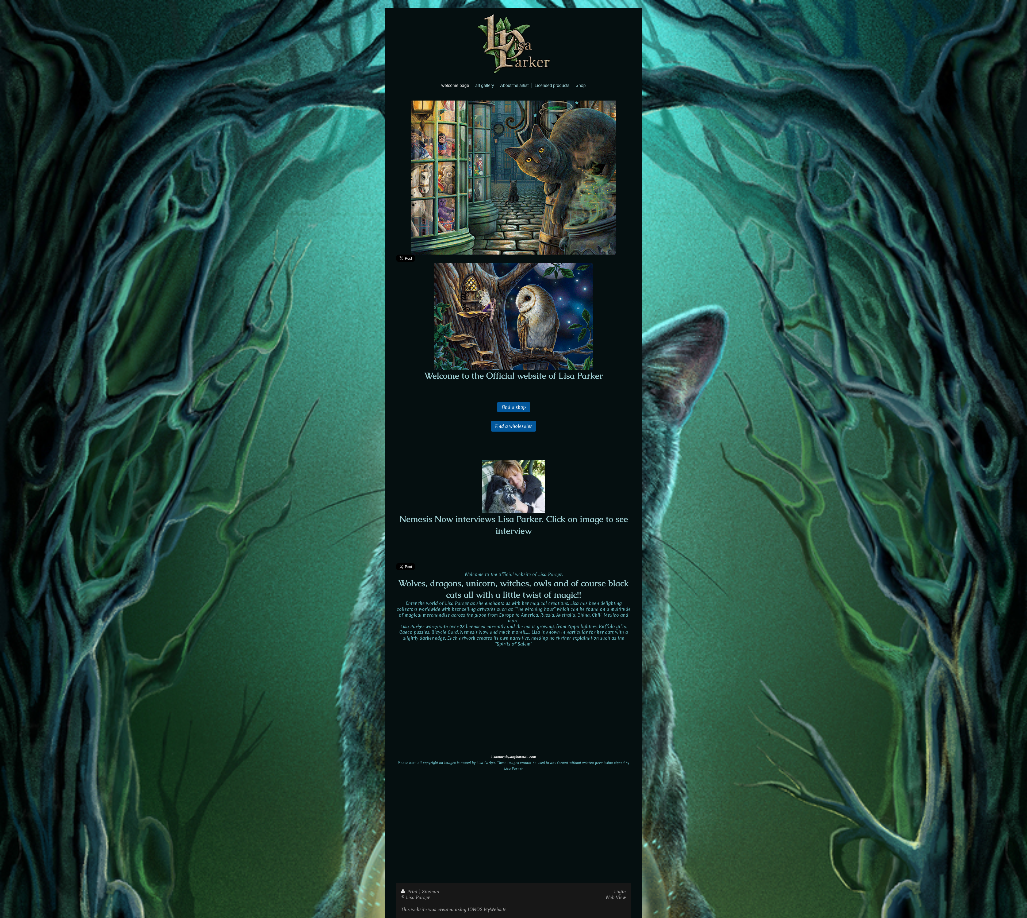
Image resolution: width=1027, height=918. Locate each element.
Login (620, 891)
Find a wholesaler (513, 426)
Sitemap (430, 891)
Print (412, 891)
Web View (616, 897)
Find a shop (513, 407)
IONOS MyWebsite (487, 909)
